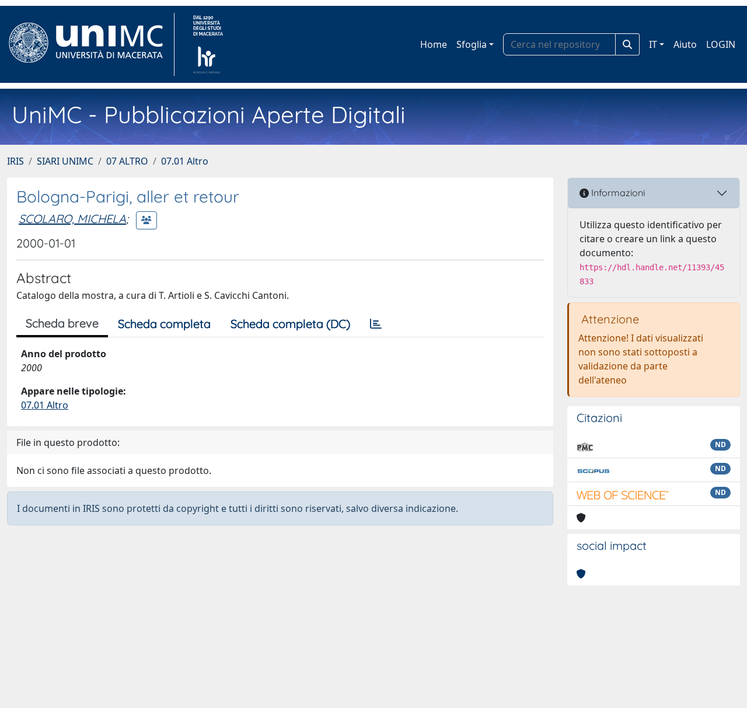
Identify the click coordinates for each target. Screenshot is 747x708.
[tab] (376, 324)
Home (433, 44)
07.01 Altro (184, 161)
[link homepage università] (208, 44)
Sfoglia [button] (471, 44)
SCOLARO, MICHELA (72, 218)
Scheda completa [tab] (164, 323)
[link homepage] (90, 44)
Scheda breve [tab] (62, 323)
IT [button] (653, 44)
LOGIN (720, 44)
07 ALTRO (127, 161)
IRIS (15, 161)
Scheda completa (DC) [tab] (290, 323)
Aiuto (685, 44)
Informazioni (617, 192)
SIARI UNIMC (65, 161)
